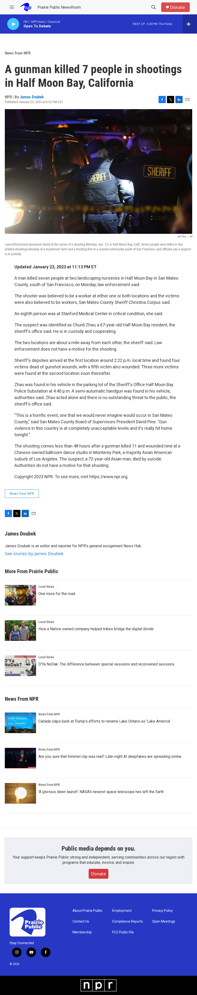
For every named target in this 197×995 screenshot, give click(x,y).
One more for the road (56, 593)
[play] (13, 24)
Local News (46, 587)
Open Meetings (163, 921)
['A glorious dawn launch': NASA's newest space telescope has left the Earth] (20, 793)
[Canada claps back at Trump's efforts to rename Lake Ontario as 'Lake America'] (20, 722)
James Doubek (32, 96)
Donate (177, 7)
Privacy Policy (162, 911)
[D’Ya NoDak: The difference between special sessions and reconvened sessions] (20, 665)
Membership (82, 932)
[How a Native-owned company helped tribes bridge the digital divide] (20, 630)
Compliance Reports (127, 921)
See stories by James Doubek (34, 553)
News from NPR (18, 53)
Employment (122, 911)
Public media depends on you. (98, 848)
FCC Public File (123, 932)
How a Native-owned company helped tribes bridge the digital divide (96, 629)
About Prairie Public (87, 911)
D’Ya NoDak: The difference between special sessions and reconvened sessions (106, 664)
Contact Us (81, 921)
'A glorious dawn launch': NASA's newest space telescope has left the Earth (101, 791)
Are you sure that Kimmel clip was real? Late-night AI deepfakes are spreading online (109, 756)
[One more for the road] (20, 595)
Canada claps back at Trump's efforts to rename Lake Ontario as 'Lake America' (104, 721)
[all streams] (190, 24)
